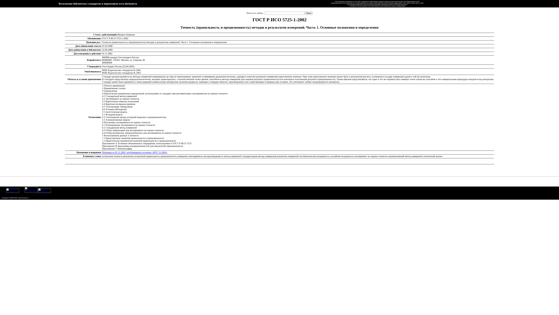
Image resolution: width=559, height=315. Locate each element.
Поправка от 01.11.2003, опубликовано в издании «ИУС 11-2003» (134, 152)
